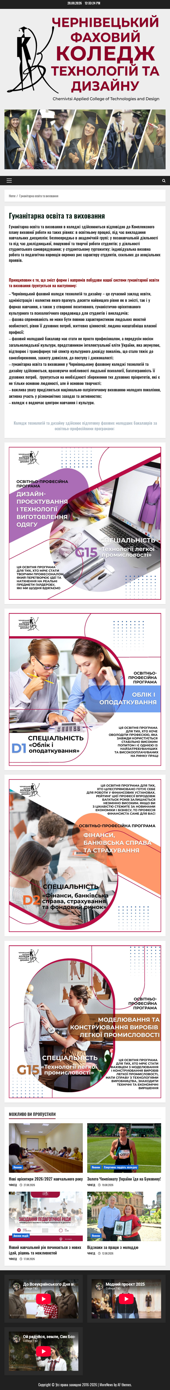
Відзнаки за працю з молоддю (112, 1247)
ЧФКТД (13, 1185)
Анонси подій (21, 1235)
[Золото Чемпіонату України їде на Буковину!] (124, 1148)
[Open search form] (164, 180)
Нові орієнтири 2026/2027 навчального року (46, 1179)
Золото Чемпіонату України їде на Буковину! (124, 1179)
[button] (9, 180)
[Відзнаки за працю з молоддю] (124, 1216)
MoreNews (106, 1384)
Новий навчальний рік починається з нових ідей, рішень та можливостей (45, 1250)
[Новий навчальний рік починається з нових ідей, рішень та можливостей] (46, 1216)
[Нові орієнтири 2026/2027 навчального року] (46, 1148)
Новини (18, 1167)
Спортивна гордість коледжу (120, 1167)
